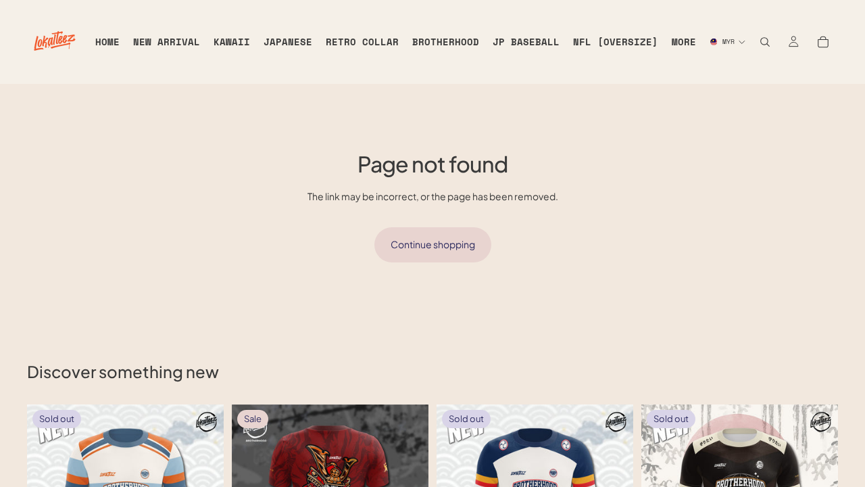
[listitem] (684, 42)
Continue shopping (433, 244)
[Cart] (823, 42)
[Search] (765, 42)
